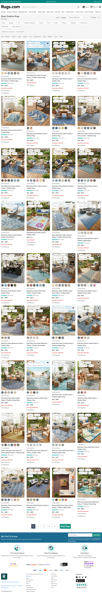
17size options (81, 131)
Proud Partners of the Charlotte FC (34, 574)
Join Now (97, 535)
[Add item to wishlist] (22, 43)
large (61, 36)
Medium (50, 36)
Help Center (54, 580)
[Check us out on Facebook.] (77, 577)
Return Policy (54, 583)
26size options (5, 288)
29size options (81, 76)
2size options (5, 340)
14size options (30, 183)
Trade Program (29, 587)
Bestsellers (28, 585)
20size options (82, 340)
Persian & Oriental (12, 12)
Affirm (27, 583)
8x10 (44, 36)
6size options (81, 444)
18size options (56, 502)
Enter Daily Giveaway (31, 589)
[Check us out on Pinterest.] (86, 577)
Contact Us (53, 574)
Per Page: (93, 17)
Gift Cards (28, 576)
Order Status (97, 1)
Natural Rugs (32, 12)
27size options (56, 76)
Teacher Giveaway (30, 591)
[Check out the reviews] (81, 586)
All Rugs (3, 12)
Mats (63, 12)
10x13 (56, 36)
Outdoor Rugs (41, 12)
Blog (27, 578)
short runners (37, 36)
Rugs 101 (53, 581)
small (19, 36)
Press (52, 587)
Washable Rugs (23, 12)
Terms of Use (5, 582)
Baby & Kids (50, 12)
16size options (5, 76)
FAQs (52, 578)
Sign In (87, 7)
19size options (56, 183)
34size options (82, 183)
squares (25, 36)
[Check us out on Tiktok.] (83, 577)
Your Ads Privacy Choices (9, 585)
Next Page (65, 526)
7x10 (31, 36)
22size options (56, 340)
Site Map (28, 581)
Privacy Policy (97, 538)
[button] (4, 22)
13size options (81, 236)
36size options (5, 502)
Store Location (29, 580)
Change (63, 17)
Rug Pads (57, 12)
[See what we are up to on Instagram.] (79, 577)
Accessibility (54, 585)
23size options (5, 127)
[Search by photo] (23, 7)
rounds (7, 36)
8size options (30, 131)
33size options (5, 183)
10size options (31, 73)
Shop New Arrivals (51, 1)
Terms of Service (72, 541)
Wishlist (95, 7)
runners (14, 36)
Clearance (98, 12)
